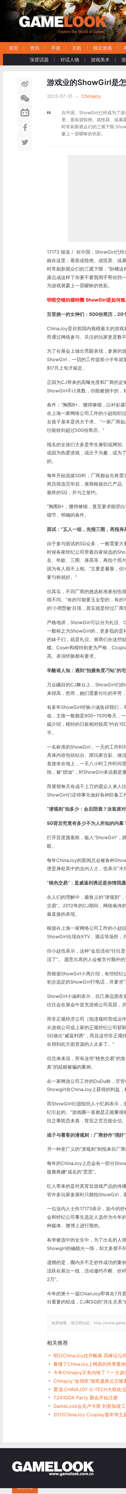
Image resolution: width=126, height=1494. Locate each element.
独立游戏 (102, 48)
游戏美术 (100, 60)
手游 (55, 48)
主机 (76, 48)
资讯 (34, 48)
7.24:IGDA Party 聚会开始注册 (85, 1397)
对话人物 (69, 60)
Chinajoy (91, 96)
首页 (13, 48)
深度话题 (39, 60)
